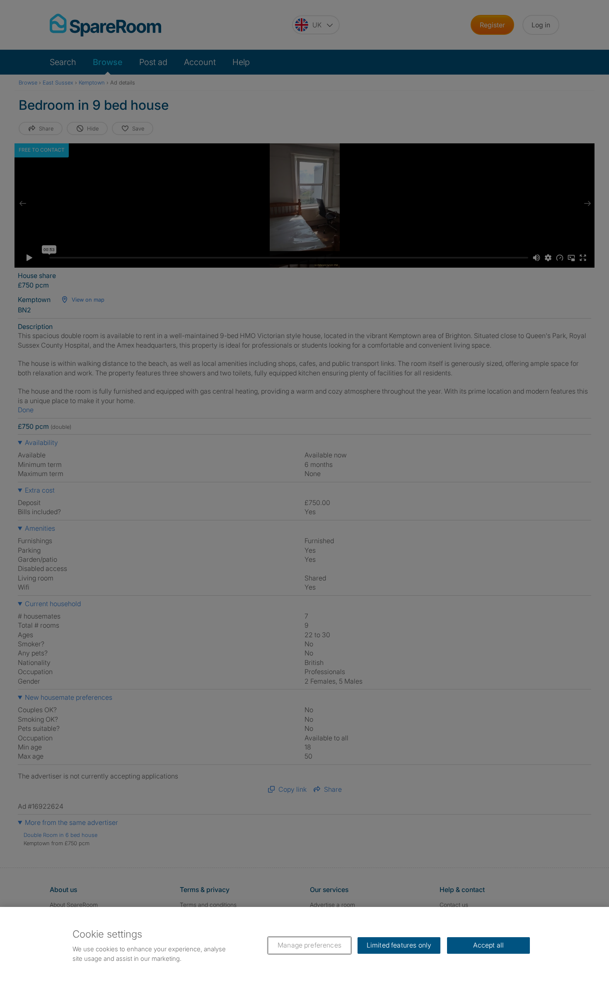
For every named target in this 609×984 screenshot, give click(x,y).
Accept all (488, 945)
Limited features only (399, 945)
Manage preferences (309, 945)
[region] (304, 945)
